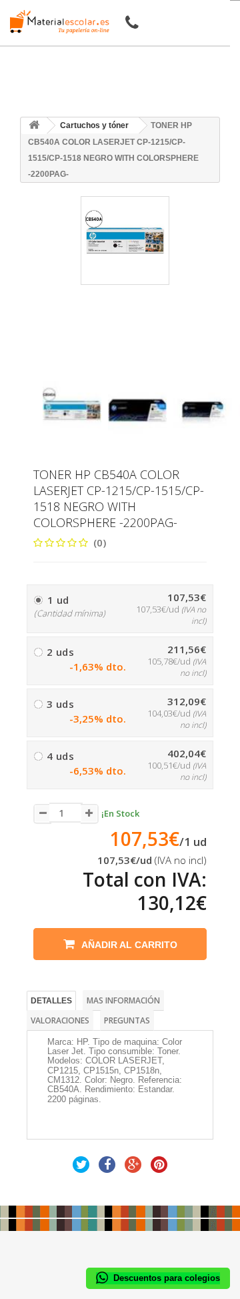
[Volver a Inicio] (34, 125)
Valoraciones (60, 1020)
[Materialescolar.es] (56, 21)
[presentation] (47, 369)
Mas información (123, 1000)
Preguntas (127, 1020)
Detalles (51, 1000)
